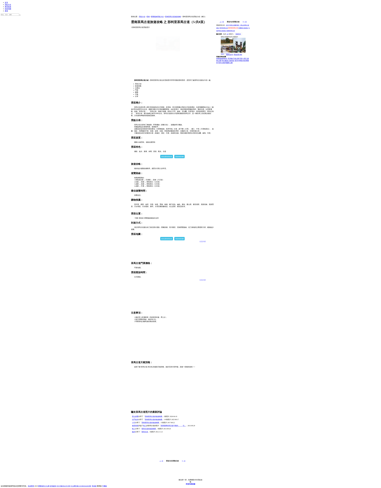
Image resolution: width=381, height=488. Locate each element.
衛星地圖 (8, 9)
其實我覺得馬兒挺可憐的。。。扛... (173, 426)
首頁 (6, 2)
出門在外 (135, 419)
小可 (133, 422)
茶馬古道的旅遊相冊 (149, 429)
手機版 (104, 486)
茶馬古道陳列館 (234, 25)
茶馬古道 (145, 432)
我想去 (229, 54)
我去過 (238, 54)
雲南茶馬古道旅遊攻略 (173, 16)
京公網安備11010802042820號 (80, 486)
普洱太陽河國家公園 (225, 63)
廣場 (6, 11)
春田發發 (135, 426)
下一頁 (183, 461)
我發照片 (238, 34)
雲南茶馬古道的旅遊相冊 (153, 416)
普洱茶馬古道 (223, 28)
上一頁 (161, 461)
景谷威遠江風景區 (227, 60)
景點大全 (8, 4)
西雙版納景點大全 (157, 16)
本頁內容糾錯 (190, 484)
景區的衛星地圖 (179, 156)
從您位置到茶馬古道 (166, 156)
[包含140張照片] (233, 45)
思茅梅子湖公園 (233, 58)
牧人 (144, 426)
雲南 (148, 16)
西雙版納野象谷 (221, 58)
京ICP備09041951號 (63, 486)
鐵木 (133, 432)
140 (227, 34)
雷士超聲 (135, 416)
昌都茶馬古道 (230, 31)
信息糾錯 (202, 241)
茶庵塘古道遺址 (243, 28)
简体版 (94, 486)
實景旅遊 (8, 7)
